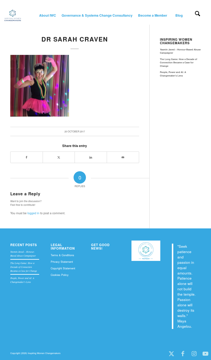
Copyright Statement (63, 268)
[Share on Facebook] (27, 157)
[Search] (197, 15)
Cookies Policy (60, 275)
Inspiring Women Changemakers (176, 41)
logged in (33, 213)
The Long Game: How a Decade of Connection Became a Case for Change (178, 62)
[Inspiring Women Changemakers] (12, 15)
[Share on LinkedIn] (91, 157)
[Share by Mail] (123, 157)
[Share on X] (59, 157)
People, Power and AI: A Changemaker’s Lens (173, 74)
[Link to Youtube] (205, 354)
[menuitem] (47, 15)
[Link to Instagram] (194, 354)
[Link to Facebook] (182, 354)
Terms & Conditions (62, 255)
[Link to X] (171, 354)
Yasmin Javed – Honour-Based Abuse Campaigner (180, 51)
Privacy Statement (62, 262)
